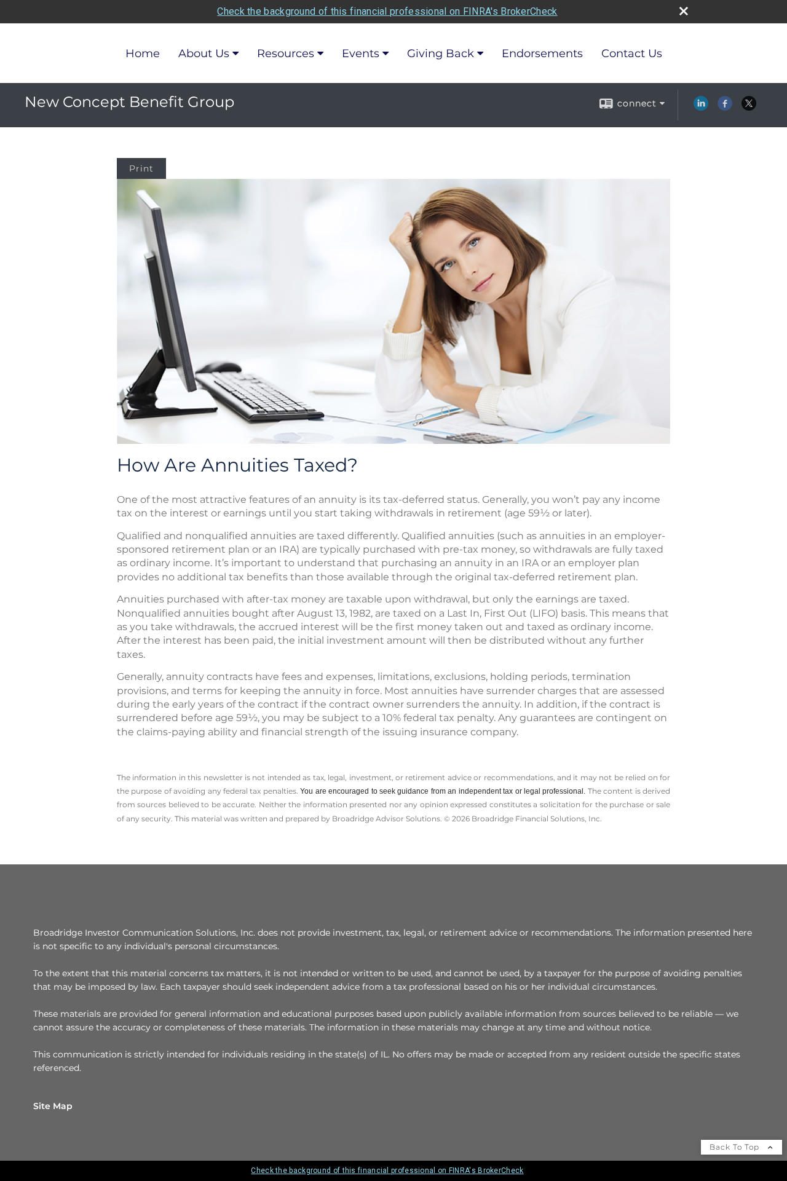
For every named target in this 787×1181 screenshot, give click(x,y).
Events (360, 53)
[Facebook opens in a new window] (725, 107)
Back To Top (736, 1146)
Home (142, 53)
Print (141, 168)
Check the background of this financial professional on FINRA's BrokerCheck (387, 11)
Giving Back (440, 53)
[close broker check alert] (684, 11)
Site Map (53, 1106)
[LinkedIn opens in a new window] (701, 107)
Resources (285, 53)
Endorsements (542, 53)
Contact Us (631, 53)
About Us (203, 53)
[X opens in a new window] (749, 107)
